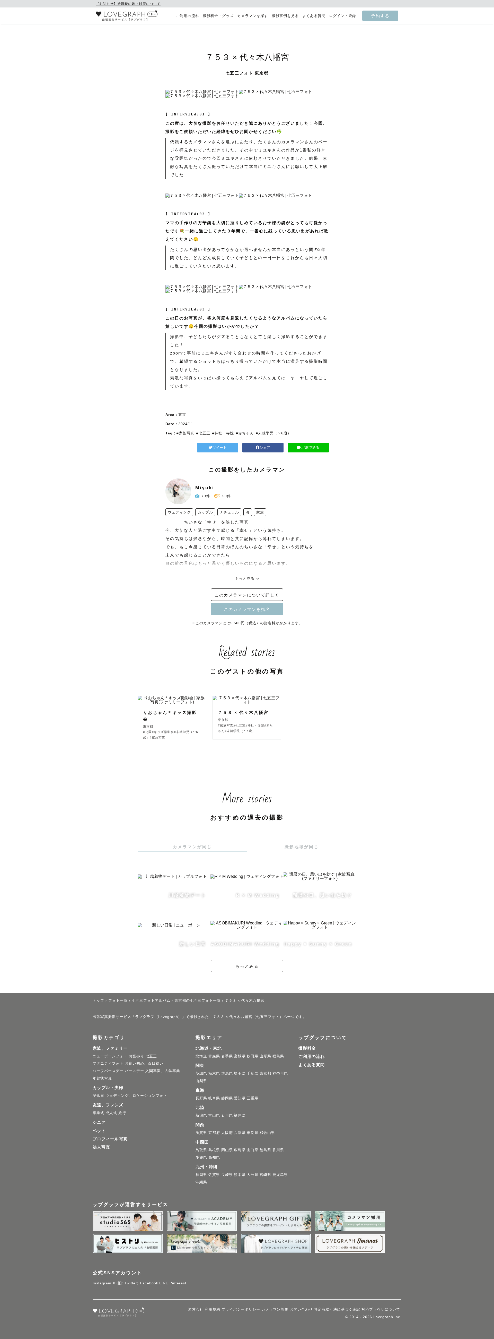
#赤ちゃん (245, 433)
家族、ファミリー (110, 1048)
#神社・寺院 (223, 433)
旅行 (122, 1113)
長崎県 (227, 1175)
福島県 (278, 1056)
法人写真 (101, 1147)
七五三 (151, 1056)
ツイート (219, 447)
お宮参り (136, 1056)
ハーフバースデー (108, 1071)
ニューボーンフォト (110, 1056)
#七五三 (203, 433)
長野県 (201, 1098)
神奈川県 (280, 1073)
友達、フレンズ (108, 1105)
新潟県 (201, 1115)
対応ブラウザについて (380, 1309)
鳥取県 (201, 1150)
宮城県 (239, 1056)
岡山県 (227, 1150)
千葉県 (252, 1073)
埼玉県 (239, 1073)
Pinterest (178, 1283)
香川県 (278, 1150)
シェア (264, 447)
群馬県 (227, 1073)
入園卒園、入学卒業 (162, 1071)
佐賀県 (214, 1175)
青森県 (214, 1056)
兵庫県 (239, 1133)
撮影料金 (307, 1048)
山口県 (252, 1150)
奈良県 (252, 1133)
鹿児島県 (280, 1175)
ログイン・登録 (342, 16)
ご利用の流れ (187, 16)
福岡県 (201, 1175)
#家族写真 (185, 433)
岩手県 (227, 1056)
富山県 (214, 1115)
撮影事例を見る (285, 16)
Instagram (102, 1283)
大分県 (252, 1175)
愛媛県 (201, 1157)
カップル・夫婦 (108, 1087)
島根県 (214, 1150)
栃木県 (214, 1073)
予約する (380, 15)
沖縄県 (201, 1182)
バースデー (134, 1071)
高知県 (214, 1157)
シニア (99, 1122)
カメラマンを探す (252, 16)
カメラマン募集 (274, 1309)
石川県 (227, 1115)
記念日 (98, 1095)
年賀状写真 (102, 1078)
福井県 (239, 1115)
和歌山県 (267, 1133)
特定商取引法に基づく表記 (337, 1309)
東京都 (265, 1073)
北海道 (201, 1056)
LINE (163, 1283)
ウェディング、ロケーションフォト (136, 1095)
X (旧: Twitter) (126, 1283)
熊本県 (239, 1175)
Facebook (149, 1283)
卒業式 (98, 1113)
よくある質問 (313, 16)
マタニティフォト (108, 1063)
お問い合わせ (301, 1309)
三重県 (252, 1098)
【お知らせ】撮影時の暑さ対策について (128, 4)
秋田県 (252, 1056)
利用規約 (212, 1309)
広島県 (239, 1150)
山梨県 (201, 1081)
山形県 (265, 1056)
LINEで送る (310, 447)
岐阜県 (214, 1098)
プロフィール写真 (110, 1139)
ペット (99, 1131)
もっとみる (247, 966)
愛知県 (239, 1098)
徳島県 (265, 1150)
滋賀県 (201, 1133)
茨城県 (201, 1073)
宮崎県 (265, 1175)
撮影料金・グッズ (218, 16)
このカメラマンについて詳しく (247, 595)
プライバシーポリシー (241, 1309)
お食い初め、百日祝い (144, 1063)
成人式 (111, 1113)
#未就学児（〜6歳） (273, 433)
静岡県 (227, 1098)
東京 (182, 414)
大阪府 (227, 1133)
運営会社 (196, 1309)
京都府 (214, 1133)
